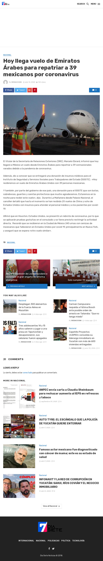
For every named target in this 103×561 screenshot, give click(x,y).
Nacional (7, 55)
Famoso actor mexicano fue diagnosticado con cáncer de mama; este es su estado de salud (68, 453)
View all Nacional (50, 506)
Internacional (26, 541)
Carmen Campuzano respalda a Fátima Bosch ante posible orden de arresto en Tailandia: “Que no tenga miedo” (84, 310)
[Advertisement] (51, 28)
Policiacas (53, 541)
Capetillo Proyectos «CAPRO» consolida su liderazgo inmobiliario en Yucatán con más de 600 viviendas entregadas (82, 338)
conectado (27, 373)
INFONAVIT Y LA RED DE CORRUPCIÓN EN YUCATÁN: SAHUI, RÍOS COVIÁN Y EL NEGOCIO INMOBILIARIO (69, 483)
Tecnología (78, 541)
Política (65, 541)
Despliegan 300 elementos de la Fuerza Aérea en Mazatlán (33, 307)
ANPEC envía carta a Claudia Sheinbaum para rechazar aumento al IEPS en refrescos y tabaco (69, 393)
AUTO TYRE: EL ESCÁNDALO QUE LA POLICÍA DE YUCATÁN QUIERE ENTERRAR (68, 421)
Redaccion (17, 82)
